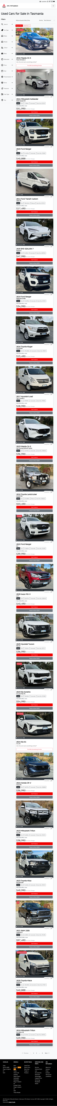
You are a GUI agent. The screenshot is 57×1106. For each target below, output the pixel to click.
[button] (53, 5)
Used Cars (27, 1065)
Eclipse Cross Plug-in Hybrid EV (17, 1087)
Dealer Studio (12, 1102)
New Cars (26, 1069)
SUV (4, 1072)
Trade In (26, 1071)
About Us (48, 1067)
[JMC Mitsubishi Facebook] (50, 1)
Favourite (46, 96)
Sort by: (41, 20)
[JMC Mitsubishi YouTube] (54, 1)
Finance (26, 1072)
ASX (15, 1090)
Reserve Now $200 (34, 115)
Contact (48, 1072)
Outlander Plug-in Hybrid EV (17, 1081)
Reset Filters (19, 25)
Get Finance (34, 112)
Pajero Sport (17, 1076)
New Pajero (15, 1066)
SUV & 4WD (6, 1067)
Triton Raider (17, 1092)
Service (37, 1067)
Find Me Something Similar (34, 65)
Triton (15, 1071)
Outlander (16, 1078)
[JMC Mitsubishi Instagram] (52, 1)
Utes (4, 1065)
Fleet (47, 1071)
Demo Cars (27, 1067)
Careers (48, 1069)
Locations (44, 1)
